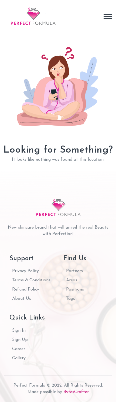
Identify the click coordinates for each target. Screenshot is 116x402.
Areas (71, 280)
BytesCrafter (76, 392)
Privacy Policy (25, 271)
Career (18, 349)
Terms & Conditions (31, 280)
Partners (74, 271)
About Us (21, 298)
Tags (70, 298)
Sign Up (20, 340)
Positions (75, 289)
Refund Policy (25, 289)
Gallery (19, 358)
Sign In (19, 330)
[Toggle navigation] (107, 16)
